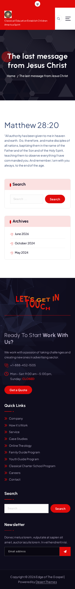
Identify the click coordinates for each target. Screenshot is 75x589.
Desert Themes (46, 582)
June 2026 (22, 234)
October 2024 (25, 243)
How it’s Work (18, 425)
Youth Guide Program (24, 459)
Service (14, 432)
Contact (14, 479)
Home (11, 76)
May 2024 (22, 252)
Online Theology (20, 445)
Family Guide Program (24, 452)
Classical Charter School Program (32, 466)
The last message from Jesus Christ (43, 76)
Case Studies (18, 439)
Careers (14, 473)
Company (16, 418)
